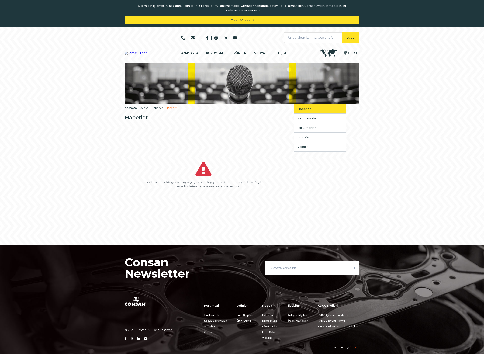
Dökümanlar (307, 128)
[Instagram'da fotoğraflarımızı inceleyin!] (214, 38)
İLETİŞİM (279, 53)
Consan (208, 332)
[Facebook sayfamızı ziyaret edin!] (207, 38)
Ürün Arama (244, 320)
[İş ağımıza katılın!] (224, 38)
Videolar (303, 146)
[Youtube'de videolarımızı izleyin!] (233, 38)
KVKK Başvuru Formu (331, 320)
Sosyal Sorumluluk (215, 320)
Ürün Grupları (245, 315)
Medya (144, 108)
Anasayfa (131, 108)
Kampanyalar (307, 118)
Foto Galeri (305, 137)
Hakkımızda (211, 315)
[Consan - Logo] (136, 53)
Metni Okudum (242, 20)
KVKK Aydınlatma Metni (333, 315)
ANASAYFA (190, 53)
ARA (350, 37)
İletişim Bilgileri (297, 315)
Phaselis (354, 347)
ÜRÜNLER (238, 53)
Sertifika (209, 326)
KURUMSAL (215, 53)
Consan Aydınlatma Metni (323, 6)
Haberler (157, 108)
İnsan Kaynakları (298, 320)
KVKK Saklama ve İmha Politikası (338, 326)
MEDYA (259, 53)
